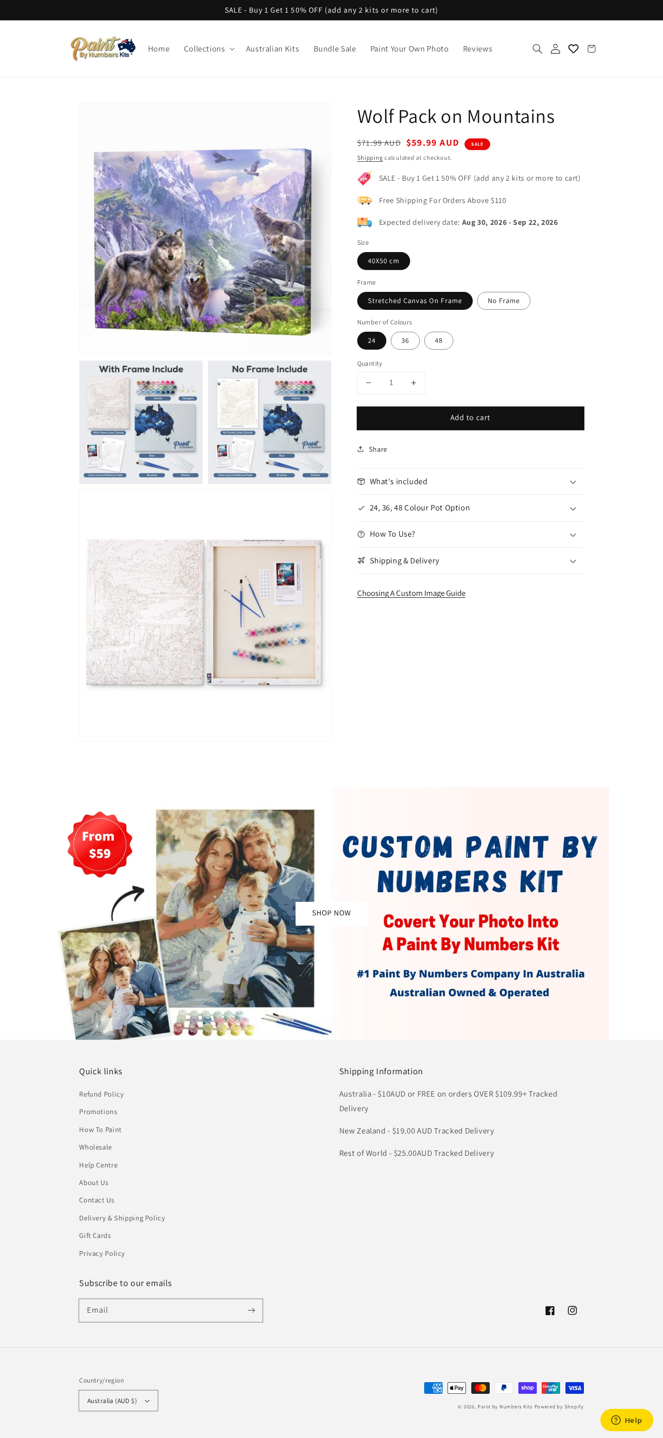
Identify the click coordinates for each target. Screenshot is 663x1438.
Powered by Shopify (559, 1406)
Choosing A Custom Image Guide (411, 593)
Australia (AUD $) (112, 1400)
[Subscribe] (251, 1310)
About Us (93, 1182)
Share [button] (378, 449)
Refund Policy (101, 1094)
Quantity (369, 363)
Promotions (98, 1111)
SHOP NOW (331, 913)
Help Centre (98, 1164)
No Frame (504, 300)
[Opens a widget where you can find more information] (626, 1421)
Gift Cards (95, 1235)
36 (405, 340)
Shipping (370, 157)
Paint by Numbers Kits (505, 1406)
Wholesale (95, 1146)
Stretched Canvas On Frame (415, 300)
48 (439, 340)
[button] (208, 48)
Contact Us (96, 1199)
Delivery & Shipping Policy (122, 1217)
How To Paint (100, 1129)
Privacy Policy (102, 1253)
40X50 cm (383, 260)
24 (372, 340)
